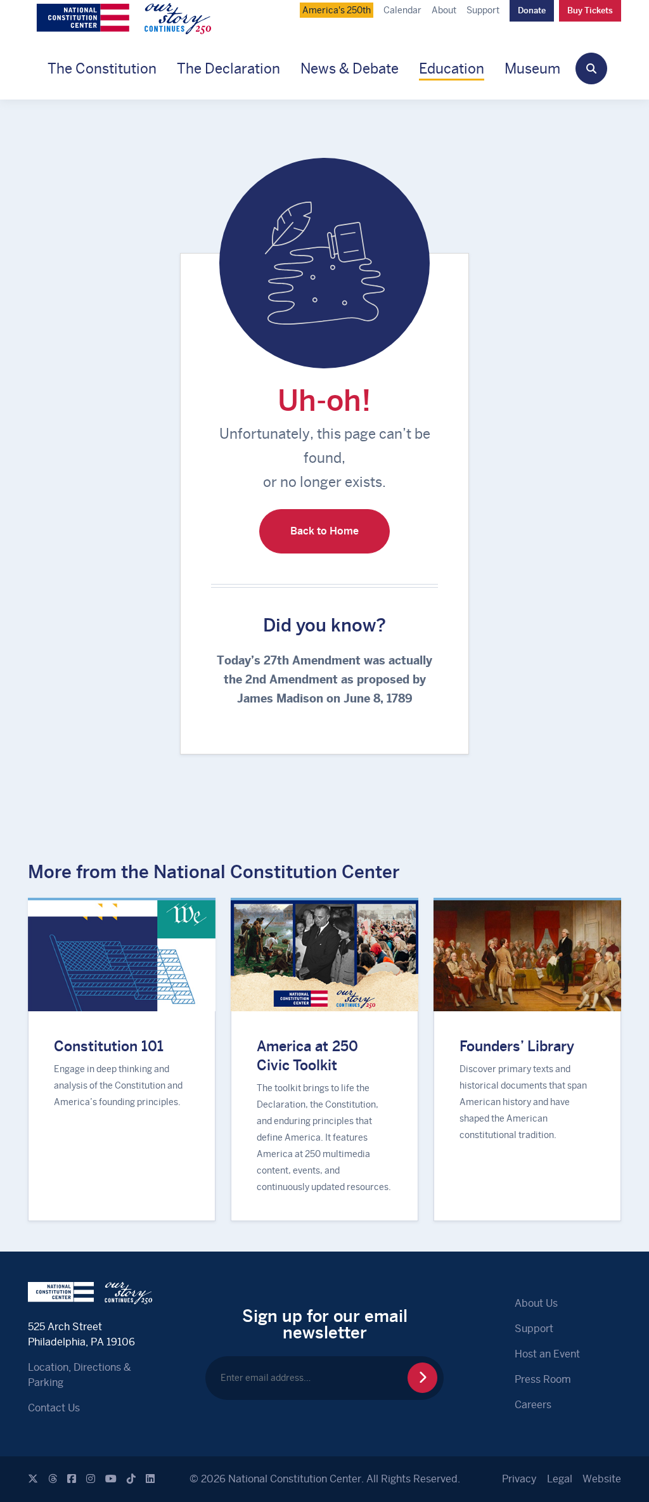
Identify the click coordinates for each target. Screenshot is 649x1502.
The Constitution (102, 68)
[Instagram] (90, 1479)
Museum (532, 68)
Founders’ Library (516, 1046)
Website (601, 1479)
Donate (532, 10)
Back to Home (324, 531)
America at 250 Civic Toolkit (307, 1055)
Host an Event (547, 1354)
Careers (533, 1405)
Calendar (402, 10)
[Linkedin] (150, 1479)
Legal (559, 1479)
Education (451, 68)
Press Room (543, 1379)
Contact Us (54, 1408)
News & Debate (349, 68)
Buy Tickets (590, 10)
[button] (591, 68)
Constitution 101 (109, 1046)
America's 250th (336, 10)
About (444, 10)
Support (482, 10)
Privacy (519, 1479)
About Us (536, 1303)
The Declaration (228, 68)
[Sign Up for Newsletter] (422, 1378)
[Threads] (52, 1479)
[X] (33, 1479)
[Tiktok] (131, 1479)
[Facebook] (71, 1479)
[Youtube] (111, 1479)
